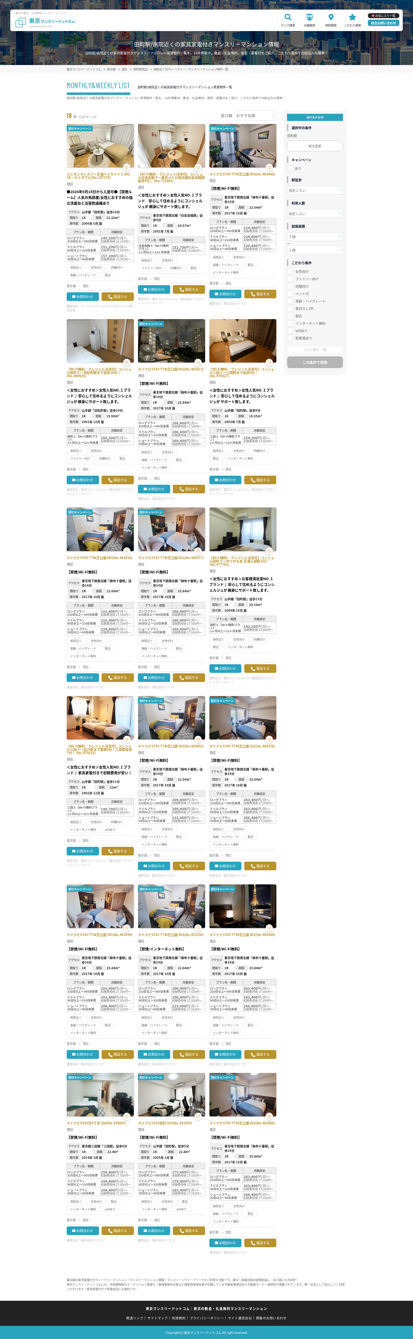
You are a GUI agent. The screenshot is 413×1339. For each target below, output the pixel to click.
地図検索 (331, 25)
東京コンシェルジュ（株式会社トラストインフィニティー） (171, 301)
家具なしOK (304, 308)
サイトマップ (157, 1317)
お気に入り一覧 (385, 16)
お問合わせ (84, 296)
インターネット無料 (310, 323)
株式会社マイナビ (235, 303)
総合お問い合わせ (383, 23)
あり (298, 168)
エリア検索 (288, 25)
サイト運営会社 (240, 1317)
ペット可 (302, 293)
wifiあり (301, 330)
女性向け (302, 271)
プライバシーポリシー (207, 1317)
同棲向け (302, 286)
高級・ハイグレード (310, 301)
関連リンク (134, 1317)
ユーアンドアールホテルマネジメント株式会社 (99, 308)
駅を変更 (315, 146)
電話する (120, 296)
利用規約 (179, 1317)
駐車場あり (303, 338)
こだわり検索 (352, 25)
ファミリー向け (307, 278)
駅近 (298, 315)
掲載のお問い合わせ (271, 1317)
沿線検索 (309, 25)
